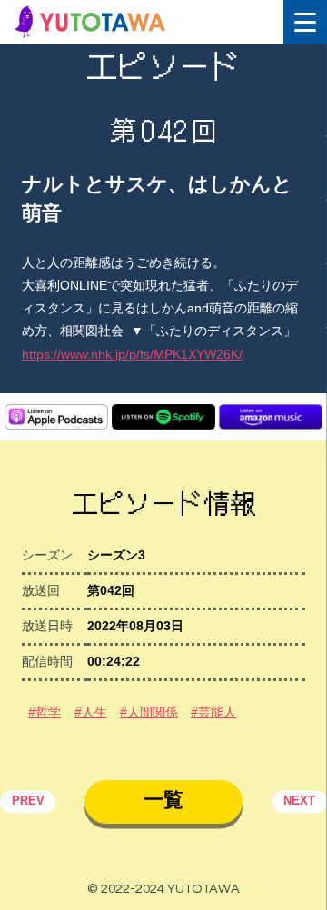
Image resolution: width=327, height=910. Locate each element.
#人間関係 (149, 712)
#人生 (90, 712)
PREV (28, 802)
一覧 (163, 799)
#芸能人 (213, 712)
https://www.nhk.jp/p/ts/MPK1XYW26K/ (132, 354)
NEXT (299, 802)
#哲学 (44, 712)
